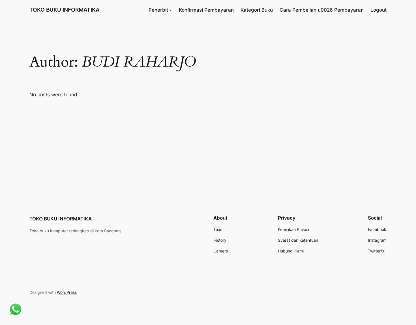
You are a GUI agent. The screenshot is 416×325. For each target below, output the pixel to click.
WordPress (67, 292)
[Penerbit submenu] (170, 10)
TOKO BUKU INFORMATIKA (64, 9)
